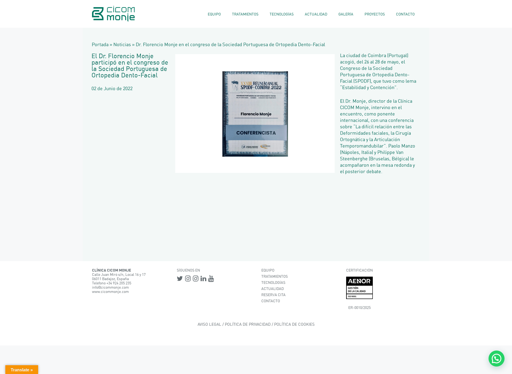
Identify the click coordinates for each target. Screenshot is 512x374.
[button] (497, 359)
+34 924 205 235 (118, 283)
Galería (345, 14)
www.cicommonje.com (110, 292)
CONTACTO (270, 301)
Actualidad (316, 14)
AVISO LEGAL (209, 325)
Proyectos (375, 14)
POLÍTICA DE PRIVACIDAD (248, 325)
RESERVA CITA (273, 295)
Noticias (122, 44)
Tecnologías (282, 14)
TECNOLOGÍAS (273, 283)
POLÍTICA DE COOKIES (294, 325)
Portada (100, 44)
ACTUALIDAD (272, 289)
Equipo (214, 14)
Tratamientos (245, 14)
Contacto (405, 14)
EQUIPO (267, 270)
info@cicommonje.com (110, 287)
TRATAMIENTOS (274, 276)
